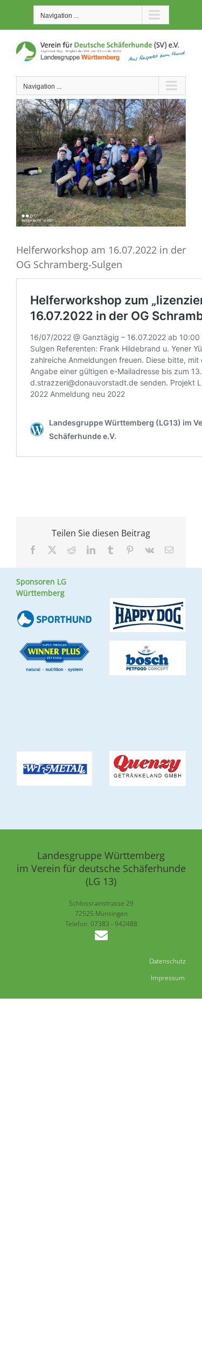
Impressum (168, 977)
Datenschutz (167, 961)
